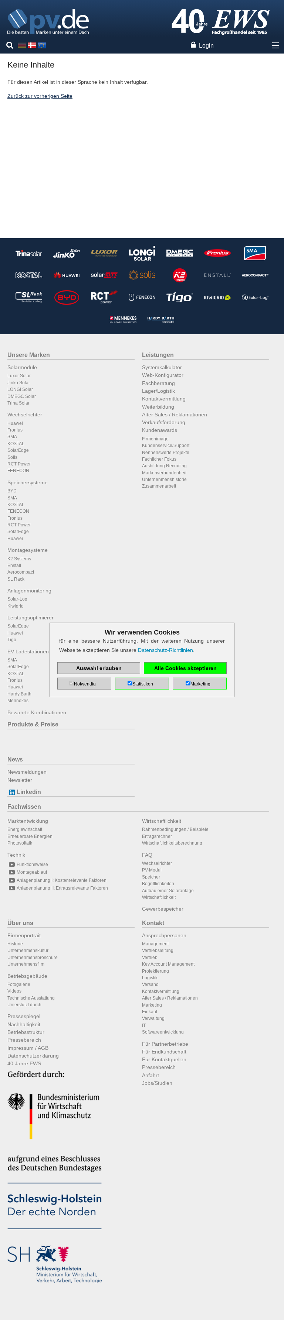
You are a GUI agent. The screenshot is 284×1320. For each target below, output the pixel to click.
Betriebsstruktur (25, 1032)
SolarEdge (18, 450)
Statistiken (142, 684)
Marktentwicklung (27, 821)
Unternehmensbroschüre (32, 957)
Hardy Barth (19, 694)
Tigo (11, 639)
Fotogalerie (18, 984)
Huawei (15, 423)
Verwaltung (153, 1018)
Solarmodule (22, 367)
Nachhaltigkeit (23, 1024)
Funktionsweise (32, 864)
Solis (12, 457)
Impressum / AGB (27, 1048)
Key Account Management (168, 964)
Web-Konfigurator (162, 375)
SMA (12, 436)
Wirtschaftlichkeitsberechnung (172, 843)
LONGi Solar (20, 389)
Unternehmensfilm (25, 964)
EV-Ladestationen (28, 651)
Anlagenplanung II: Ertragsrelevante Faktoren (62, 888)
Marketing (152, 1005)
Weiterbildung (158, 407)
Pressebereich (24, 1040)
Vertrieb (150, 957)
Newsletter (19, 780)
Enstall (14, 565)
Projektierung (155, 971)
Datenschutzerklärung (33, 1056)
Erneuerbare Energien (30, 836)
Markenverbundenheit (164, 472)
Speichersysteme (27, 482)
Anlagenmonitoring (29, 591)
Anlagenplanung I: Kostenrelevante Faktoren (61, 880)
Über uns (20, 923)
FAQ (147, 855)
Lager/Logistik (158, 391)
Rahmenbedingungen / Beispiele (175, 829)
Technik (16, 855)
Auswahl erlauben (99, 668)
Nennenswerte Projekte (165, 452)
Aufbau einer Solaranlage (168, 890)
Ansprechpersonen (164, 935)
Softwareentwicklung (163, 1032)
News (15, 759)
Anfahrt (150, 1075)
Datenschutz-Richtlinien (165, 650)
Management (155, 943)
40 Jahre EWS (24, 1063)
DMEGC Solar (21, 396)
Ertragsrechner (157, 836)
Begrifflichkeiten (158, 883)
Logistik (150, 977)
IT (144, 1025)
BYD (12, 491)
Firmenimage (155, 438)
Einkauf (149, 1011)
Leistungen (158, 355)
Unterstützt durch (24, 1004)
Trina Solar (18, 403)
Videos (14, 991)
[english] (41, 45)
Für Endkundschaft (164, 1052)
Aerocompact (20, 572)
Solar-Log (17, 599)
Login (206, 45)
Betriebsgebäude (27, 976)
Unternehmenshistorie (164, 479)
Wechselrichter (24, 414)
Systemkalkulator (162, 367)
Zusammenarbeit (159, 486)
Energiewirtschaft (24, 829)
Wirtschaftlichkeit (161, 821)
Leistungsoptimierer (30, 618)
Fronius (15, 430)
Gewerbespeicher (162, 909)
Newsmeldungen (27, 772)
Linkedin (29, 792)
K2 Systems (19, 558)
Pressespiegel (23, 1016)
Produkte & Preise (32, 724)
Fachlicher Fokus (159, 459)
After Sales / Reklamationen (174, 414)
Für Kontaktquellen (164, 1059)
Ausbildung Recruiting (164, 465)
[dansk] (31, 45)
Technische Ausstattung (31, 998)
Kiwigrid (15, 606)
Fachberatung (158, 383)
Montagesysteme (27, 550)
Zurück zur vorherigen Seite (39, 96)
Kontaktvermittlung (164, 399)
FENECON (18, 470)
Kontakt (153, 923)
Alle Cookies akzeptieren (185, 668)
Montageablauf (32, 872)
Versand (150, 984)
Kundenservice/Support (165, 445)
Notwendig (85, 684)
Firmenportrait (24, 935)
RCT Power (19, 464)
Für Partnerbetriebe (165, 1044)
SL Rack (15, 579)
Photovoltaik (19, 843)
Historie (15, 943)
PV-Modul (152, 870)
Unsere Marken (28, 355)
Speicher (151, 877)
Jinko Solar (18, 382)
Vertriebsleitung (157, 950)
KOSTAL (15, 443)
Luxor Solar (19, 375)
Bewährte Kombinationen (36, 712)
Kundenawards (159, 430)
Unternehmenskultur (27, 950)
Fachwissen (24, 807)
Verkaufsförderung (163, 422)
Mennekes (17, 700)
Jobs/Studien (157, 1083)
